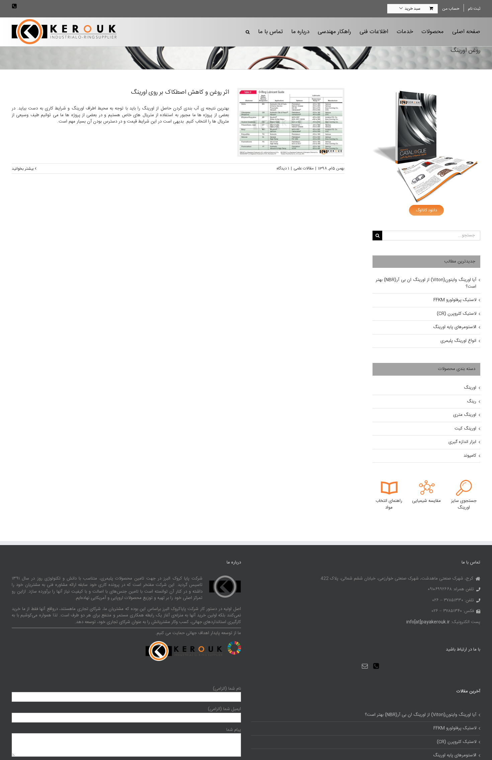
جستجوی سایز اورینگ (464, 504)
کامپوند (470, 455)
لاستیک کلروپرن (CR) (456, 313)
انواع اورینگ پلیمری (458, 341)
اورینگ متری (464, 415)
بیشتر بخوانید (23, 168)
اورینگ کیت (465, 428)
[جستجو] (248, 31)
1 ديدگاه (282, 168)
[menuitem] (450, 8)
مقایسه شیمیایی (426, 501)
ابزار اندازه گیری (462, 442)
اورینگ (470, 387)
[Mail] (365, 666)
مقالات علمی (304, 168)
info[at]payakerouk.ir (428, 622)
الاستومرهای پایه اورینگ (454, 327)
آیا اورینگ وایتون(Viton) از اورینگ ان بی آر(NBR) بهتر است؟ (426, 283)
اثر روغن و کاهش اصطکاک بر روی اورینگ (180, 92)
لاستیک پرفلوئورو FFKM (454, 300)
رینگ (471, 401)
